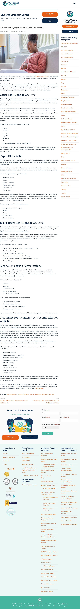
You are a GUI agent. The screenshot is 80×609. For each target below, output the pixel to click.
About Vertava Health (28, 453)
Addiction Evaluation (67, 50)
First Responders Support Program (48, 541)
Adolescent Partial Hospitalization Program (48, 536)
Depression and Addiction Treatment (50, 498)
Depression (64, 90)
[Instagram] (11, 469)
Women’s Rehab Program (48, 577)
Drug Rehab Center (66, 104)
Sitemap (65, 604)
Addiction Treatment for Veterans (48, 547)
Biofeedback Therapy (47, 591)
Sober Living (64, 182)
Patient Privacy (58, 604)
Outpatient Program (47, 481)
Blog (62, 83)
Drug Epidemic (65, 101)
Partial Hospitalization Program (47, 471)
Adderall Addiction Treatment (69, 43)
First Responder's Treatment (69, 122)
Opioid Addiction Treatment (69, 517)
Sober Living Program (49, 566)
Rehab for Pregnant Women (49, 555)
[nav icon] (74, 3)
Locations (5, 453)
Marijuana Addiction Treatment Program (66, 481)
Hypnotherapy (45, 587)
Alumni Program (46, 562)
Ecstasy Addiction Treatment (69, 524)
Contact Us (5, 460)
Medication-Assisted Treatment (47, 519)
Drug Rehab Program (67, 465)
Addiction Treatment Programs (47, 454)
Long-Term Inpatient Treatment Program (49, 465)
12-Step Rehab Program (48, 584)
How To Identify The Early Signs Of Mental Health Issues (29, 470)
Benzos (63, 79)
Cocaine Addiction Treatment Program (66, 469)
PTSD (62, 175)
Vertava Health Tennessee (29, 485)
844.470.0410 (40, 388)
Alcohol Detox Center (49, 488)
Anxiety (63, 75)
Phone (64, 417)
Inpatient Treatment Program (69, 133)
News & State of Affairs (68, 160)
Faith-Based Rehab (66, 119)
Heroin (63, 126)
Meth (62, 157)
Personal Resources (66, 168)
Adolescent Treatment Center (47, 530)
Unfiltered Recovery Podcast (30, 475)
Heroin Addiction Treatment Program (69, 492)
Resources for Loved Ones (68, 178)
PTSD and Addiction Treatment (48, 509)
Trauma (63, 193)
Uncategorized (65, 196)
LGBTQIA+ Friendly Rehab (68, 140)
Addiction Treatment (67, 57)
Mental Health (65, 153)
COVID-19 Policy (26, 460)
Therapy (63, 189)
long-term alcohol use (41, 76)
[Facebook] (8, 469)
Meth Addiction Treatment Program (68, 486)
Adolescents (64, 61)
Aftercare (64, 64)
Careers (4, 464)
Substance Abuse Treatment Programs (69, 454)
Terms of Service (58, 606)
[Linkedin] (13, 469)
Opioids (63, 164)
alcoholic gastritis (12, 394)
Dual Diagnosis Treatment (68, 111)
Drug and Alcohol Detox (48, 485)
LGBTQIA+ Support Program (49, 552)
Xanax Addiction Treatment (68, 521)
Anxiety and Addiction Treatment (49, 504)
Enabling (63, 115)
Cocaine (63, 86)
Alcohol (22, 31)
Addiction (64, 46)
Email (46, 417)
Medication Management (68, 144)
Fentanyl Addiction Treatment (66, 512)
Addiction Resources (28, 464)
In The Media (25, 457)
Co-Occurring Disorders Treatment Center (48, 493)
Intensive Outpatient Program (69, 137)
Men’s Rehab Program (47, 573)
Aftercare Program (46, 559)
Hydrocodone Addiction (68, 129)
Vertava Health (5, 31)
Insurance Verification (8, 457)
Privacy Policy (48, 604)
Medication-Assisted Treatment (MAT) (67, 148)
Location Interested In (51, 424)
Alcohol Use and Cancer (68, 72)
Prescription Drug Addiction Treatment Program (68, 503)
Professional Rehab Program (49, 580)
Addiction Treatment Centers (35, 604)
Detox (63, 93)
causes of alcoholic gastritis (26, 394)
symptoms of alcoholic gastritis (44, 394)
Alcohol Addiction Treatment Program (69, 460)
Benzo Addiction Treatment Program (68, 475)
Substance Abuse (66, 186)
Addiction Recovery (66, 54)
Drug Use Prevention (67, 108)
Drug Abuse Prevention (68, 97)
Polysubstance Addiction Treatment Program (68, 497)
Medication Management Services (48, 524)
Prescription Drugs (66, 171)
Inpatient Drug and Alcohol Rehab (49, 460)
